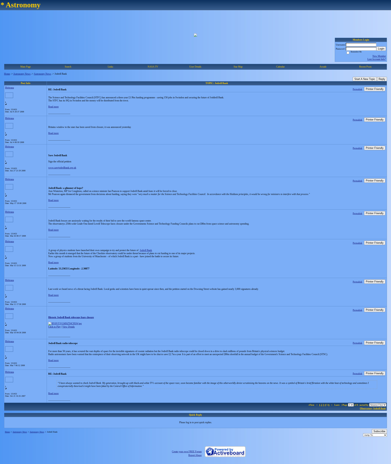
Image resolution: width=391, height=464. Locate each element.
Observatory (366, 408)
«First (311, 405)
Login (381, 48)
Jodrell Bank (146, 250)
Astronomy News (22, 73)
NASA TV (153, 66)
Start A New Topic (364, 79)
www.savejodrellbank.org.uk (62, 167)
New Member (379, 56)
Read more (53, 106)
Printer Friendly (375, 89)
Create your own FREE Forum (187, 451)
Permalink (357, 89)
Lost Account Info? (376, 59)
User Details (195, 66)
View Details (68, 326)
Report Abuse (195, 455)
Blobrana (9, 87)
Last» (337, 405)
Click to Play (54, 326)
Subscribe (379, 431)
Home (7, 73)
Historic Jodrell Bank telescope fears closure (71, 317)
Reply (382, 79)
